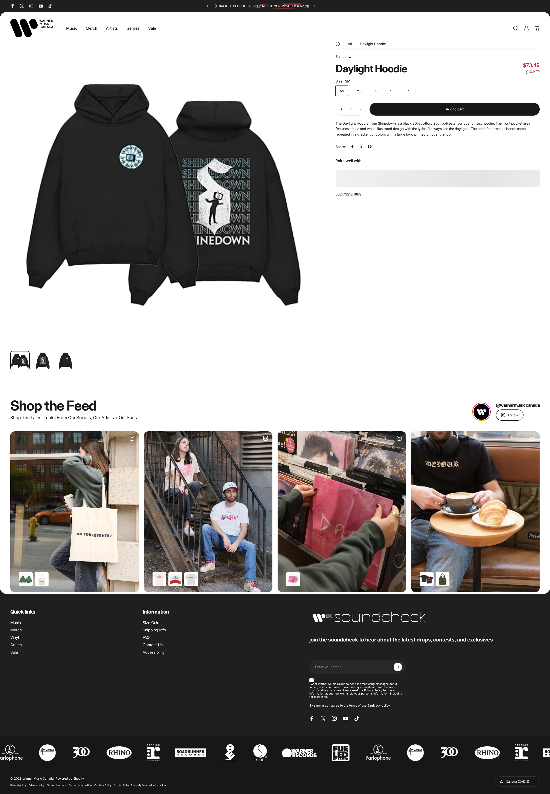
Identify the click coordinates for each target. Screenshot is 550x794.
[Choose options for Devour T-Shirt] (427, 579)
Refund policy (18, 785)
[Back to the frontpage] (338, 44)
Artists (16, 645)
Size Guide (152, 622)
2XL (408, 91)
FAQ (146, 637)
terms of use (358, 705)
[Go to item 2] (42, 360)
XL (391, 91)
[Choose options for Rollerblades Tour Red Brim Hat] (175, 579)
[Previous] (208, 6)
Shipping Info (154, 630)
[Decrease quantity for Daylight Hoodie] (341, 109)
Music (15, 622)
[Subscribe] (398, 667)
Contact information (80, 785)
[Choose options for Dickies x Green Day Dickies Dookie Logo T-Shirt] (191, 579)
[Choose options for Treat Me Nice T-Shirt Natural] (159, 579)
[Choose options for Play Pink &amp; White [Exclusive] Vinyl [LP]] (293, 579)
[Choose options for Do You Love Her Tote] (42, 579)
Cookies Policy (102, 785)
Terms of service (56, 785)
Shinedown (344, 56)
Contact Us (153, 645)
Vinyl (14, 637)
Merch (16, 630)
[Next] (314, 6)
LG (375, 91)
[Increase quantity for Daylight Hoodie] (361, 109)
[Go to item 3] (65, 360)
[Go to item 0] (20, 360)
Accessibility (154, 652)
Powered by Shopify (69, 778)
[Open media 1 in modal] (163, 195)
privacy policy (380, 705)
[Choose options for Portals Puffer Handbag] (442, 579)
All (350, 44)
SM (342, 91)
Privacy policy (36, 785)
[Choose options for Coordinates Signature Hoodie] (26, 579)
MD (359, 91)
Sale (14, 652)
